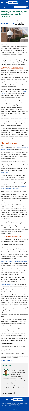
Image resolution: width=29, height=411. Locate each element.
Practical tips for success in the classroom (9, 357)
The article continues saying (8, 284)
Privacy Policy (14, 409)
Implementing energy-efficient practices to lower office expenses (12, 349)
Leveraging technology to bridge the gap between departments (14, 346)
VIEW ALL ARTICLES (6, 360)
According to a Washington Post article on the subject (14, 261)
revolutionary (4, 172)
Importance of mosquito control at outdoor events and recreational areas (12, 354)
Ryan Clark (5, 20)
